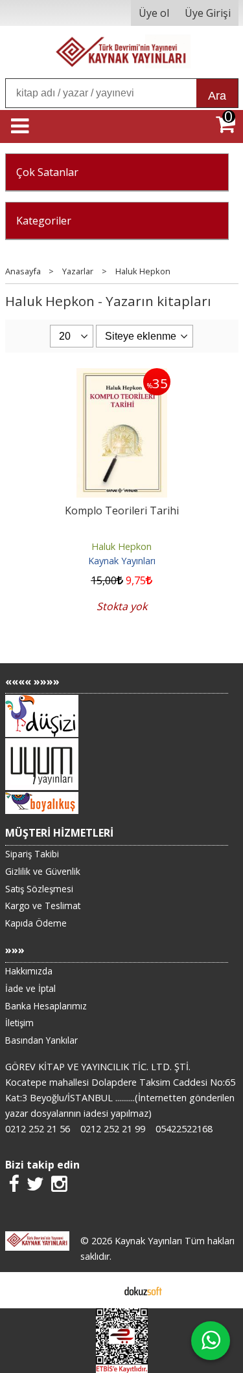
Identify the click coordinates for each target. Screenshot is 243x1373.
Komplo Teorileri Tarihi (122, 510)
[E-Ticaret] (143, 1290)
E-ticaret (100, 1290)
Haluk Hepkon (121, 546)
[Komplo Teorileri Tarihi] (121, 376)
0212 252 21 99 (112, 1129)
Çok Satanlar (47, 172)
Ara (217, 95)
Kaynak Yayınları (122, 561)
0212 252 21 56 (37, 1129)
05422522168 (184, 1129)
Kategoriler (43, 221)
